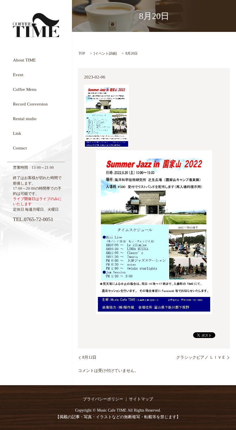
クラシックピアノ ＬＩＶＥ (201, 357)
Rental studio (25, 118)
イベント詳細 (105, 53)
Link (17, 133)
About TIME (24, 59)
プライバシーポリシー (103, 399)
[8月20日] (154, 232)
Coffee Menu (25, 89)
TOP (82, 53)
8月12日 (89, 357)
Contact (20, 147)
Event (18, 74)
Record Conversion (30, 103)
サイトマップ (141, 399)
